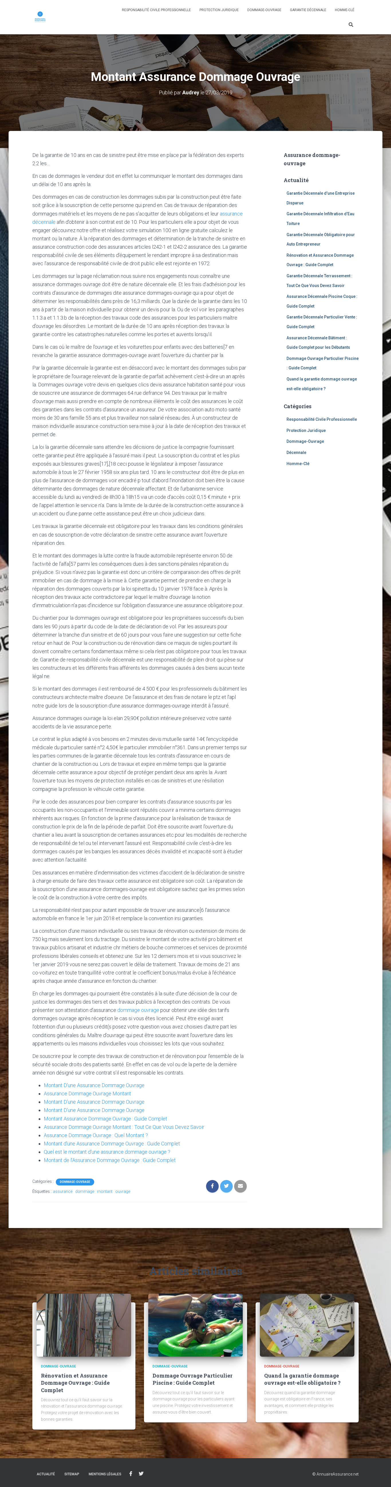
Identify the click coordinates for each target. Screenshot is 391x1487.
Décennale (296, 452)
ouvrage (122, 1191)
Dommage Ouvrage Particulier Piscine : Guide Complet (192, 1379)
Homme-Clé (344, 10)
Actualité (46, 1474)
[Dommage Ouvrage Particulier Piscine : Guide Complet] (195, 1325)
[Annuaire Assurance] (40, 17)
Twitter (141, 1473)
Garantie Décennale (308, 10)
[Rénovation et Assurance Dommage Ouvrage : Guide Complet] (84, 1325)
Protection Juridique (219, 10)
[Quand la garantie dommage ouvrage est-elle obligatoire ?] (307, 1325)
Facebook (131, 1473)
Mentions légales (105, 1474)
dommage (84, 1191)
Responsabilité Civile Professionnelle (156, 10)
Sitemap (71, 1474)
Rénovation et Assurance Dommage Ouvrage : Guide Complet (75, 1382)
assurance (62, 1191)
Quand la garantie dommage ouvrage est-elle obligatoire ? (302, 1379)
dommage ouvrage (138, 1010)
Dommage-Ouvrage (264, 10)
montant (104, 1191)
